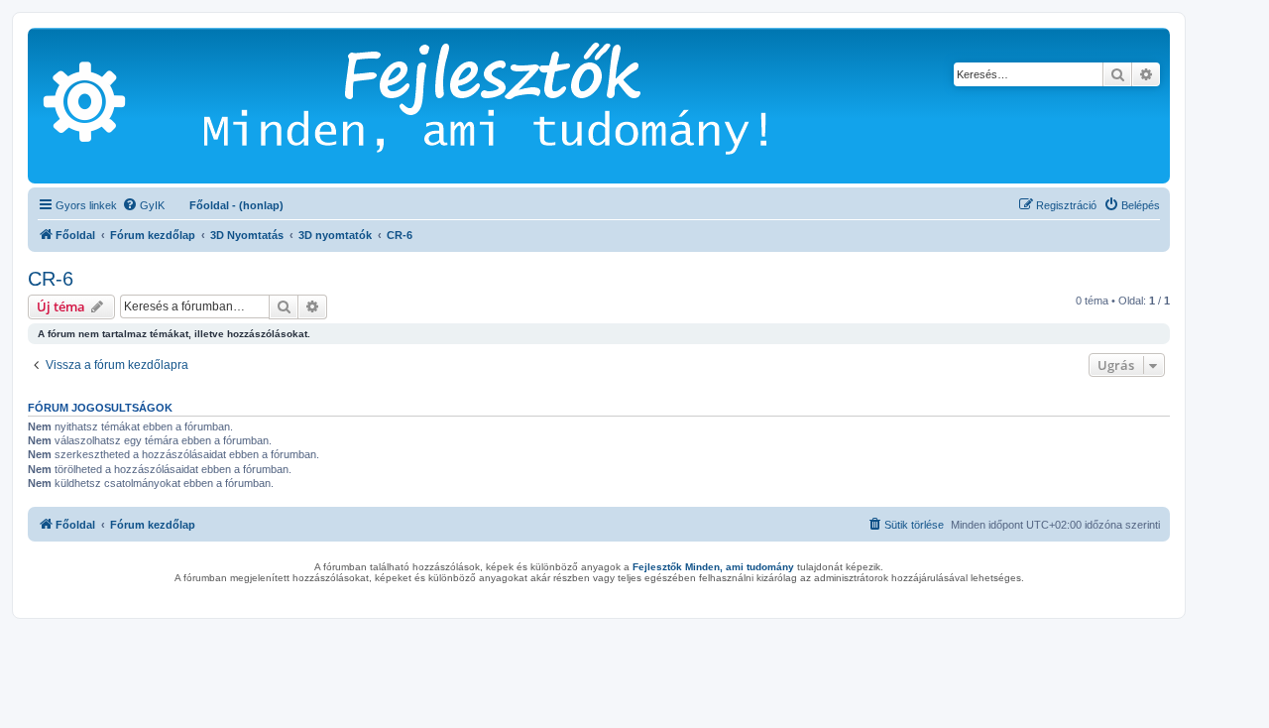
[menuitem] (143, 205)
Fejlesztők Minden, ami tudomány (713, 566)
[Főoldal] (515, 106)
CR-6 (50, 279)
